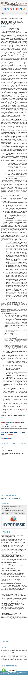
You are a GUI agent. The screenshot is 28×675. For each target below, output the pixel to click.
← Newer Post (4, 443)
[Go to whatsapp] (4, 670)
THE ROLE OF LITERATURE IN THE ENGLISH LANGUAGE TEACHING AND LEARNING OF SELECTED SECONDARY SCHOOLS (13, 578)
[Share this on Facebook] (5, 438)
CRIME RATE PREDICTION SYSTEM (10, 570)
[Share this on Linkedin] (11, 438)
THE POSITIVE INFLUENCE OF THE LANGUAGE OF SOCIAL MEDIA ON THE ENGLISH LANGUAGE (14, 586)
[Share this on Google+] (9, 438)
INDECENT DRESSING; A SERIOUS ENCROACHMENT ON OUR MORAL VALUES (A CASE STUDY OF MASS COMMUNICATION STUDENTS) (13, 556)
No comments (3, 26)
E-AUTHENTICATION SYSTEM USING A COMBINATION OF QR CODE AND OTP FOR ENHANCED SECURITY (12, 604)
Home (2, 17)
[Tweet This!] (7, 438)
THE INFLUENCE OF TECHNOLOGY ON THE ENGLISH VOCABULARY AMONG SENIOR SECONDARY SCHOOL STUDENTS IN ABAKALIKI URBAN (14, 595)
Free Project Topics (6, 564)
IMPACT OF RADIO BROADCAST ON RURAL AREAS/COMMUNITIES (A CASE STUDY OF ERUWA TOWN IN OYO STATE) (12, 613)
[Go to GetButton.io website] (3, 673)
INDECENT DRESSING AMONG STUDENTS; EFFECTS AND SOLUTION (12, 536)
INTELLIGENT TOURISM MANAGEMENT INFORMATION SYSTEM (12, 23)
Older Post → (24, 443)
